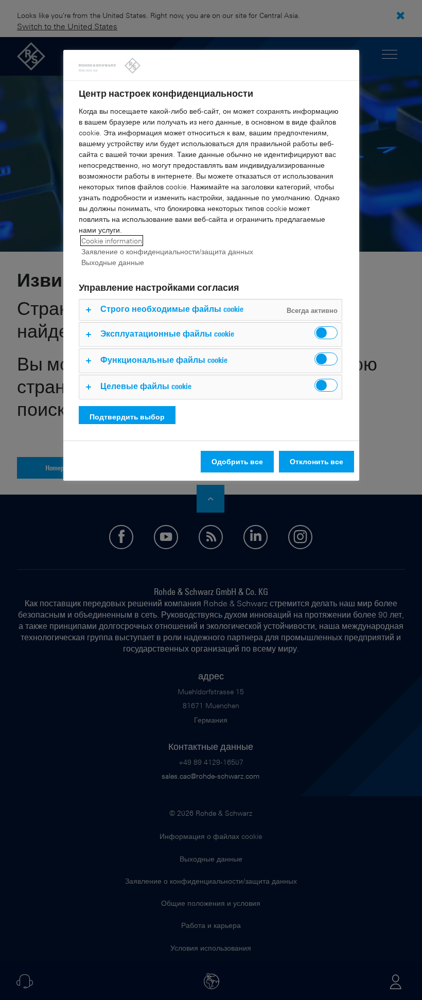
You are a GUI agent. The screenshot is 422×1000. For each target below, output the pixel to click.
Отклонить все (316, 461)
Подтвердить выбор (127, 416)
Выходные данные (112, 262)
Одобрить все (237, 461)
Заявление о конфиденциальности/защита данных (167, 251)
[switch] (326, 332)
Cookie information (111, 240)
